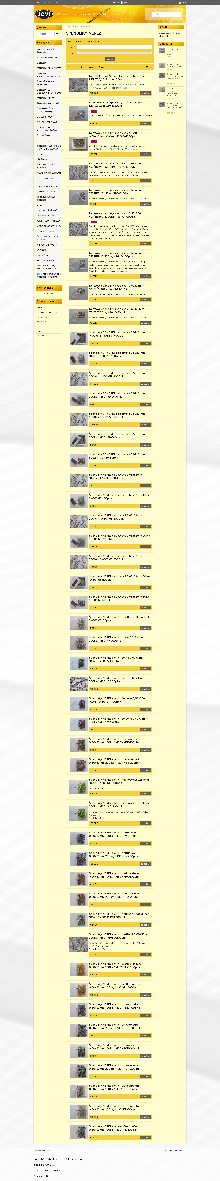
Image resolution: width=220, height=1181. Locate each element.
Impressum (41, 321)
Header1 (59, 2)
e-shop (167, 1150)
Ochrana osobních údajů (48, 312)
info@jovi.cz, (49, 1165)
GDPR (37, 2)
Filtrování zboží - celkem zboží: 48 (83, 41)
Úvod (68, 26)
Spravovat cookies (42, 1176)
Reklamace (46, 2)
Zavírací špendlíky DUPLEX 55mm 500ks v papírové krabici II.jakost (175, 77)
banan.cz (182, 1150)
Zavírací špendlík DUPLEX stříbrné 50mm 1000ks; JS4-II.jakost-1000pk (174, 106)
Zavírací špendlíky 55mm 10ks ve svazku (175, 65)
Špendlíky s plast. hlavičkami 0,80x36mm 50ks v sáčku (174, 53)
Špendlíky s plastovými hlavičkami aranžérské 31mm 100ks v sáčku (174, 92)
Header (40, 331)
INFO (39, 326)
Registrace (128, 2)
